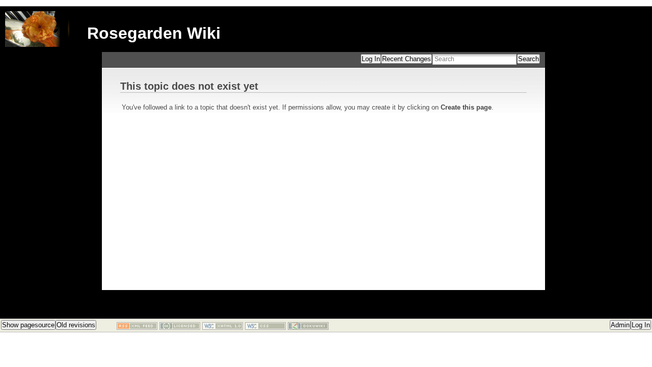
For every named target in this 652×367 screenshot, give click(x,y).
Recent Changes (406, 59)
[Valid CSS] (265, 327)
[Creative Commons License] (179, 327)
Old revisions (76, 325)
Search (528, 59)
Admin (620, 325)
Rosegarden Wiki (154, 33)
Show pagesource (28, 325)
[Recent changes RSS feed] (137, 327)
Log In (371, 59)
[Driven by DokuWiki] (308, 327)
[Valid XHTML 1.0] (222, 327)
